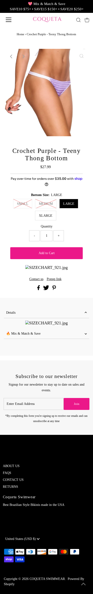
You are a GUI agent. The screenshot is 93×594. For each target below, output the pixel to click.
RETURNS (10, 486)
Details (11, 312)
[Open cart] (87, 19)
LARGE (68, 204)
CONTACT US (13, 480)
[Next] (23, 56)
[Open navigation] (12, 20)
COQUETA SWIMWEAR (47, 579)
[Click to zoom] (81, 56)
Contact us (36, 279)
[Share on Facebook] (39, 289)
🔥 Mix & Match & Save (23, 333)
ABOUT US (11, 466)
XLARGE (45, 215)
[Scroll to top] (83, 584)
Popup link (54, 279)
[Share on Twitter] (46, 289)
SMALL (22, 204)
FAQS (7, 473)
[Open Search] (78, 20)
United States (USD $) (21, 539)
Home (20, 34)
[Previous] (11, 56)
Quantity (46, 226)
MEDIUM (46, 204)
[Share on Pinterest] (54, 289)
